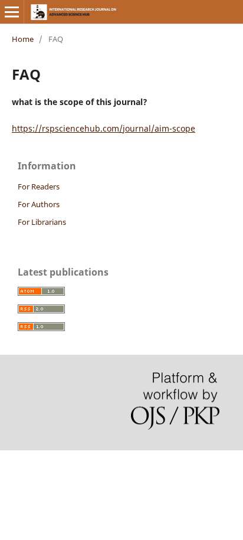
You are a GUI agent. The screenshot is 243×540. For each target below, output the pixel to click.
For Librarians (42, 222)
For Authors (39, 204)
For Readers (39, 186)
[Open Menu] (12, 12)
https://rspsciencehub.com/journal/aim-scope (103, 128)
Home (23, 39)
